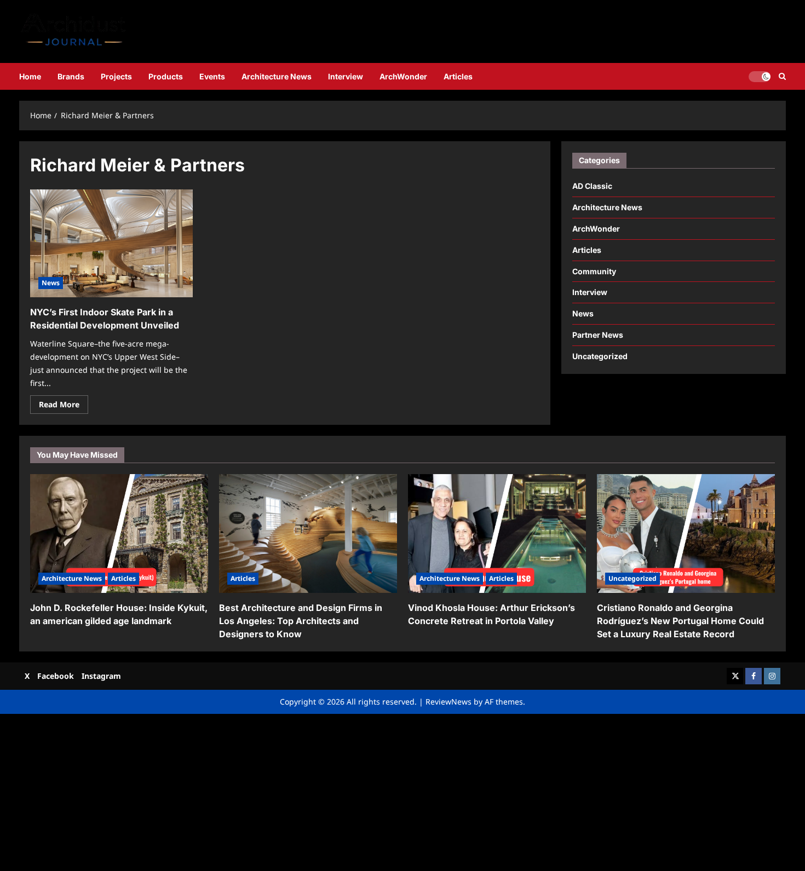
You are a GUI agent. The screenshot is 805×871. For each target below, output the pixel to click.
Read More (63, 406)
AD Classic (592, 186)
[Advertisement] (328, 790)
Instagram (101, 676)
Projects (116, 76)
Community (594, 271)
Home (30, 76)
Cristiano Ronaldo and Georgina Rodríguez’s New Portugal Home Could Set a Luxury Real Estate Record (680, 620)
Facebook (55, 676)
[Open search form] (782, 76)
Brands (71, 76)
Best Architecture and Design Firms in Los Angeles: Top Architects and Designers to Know (300, 620)
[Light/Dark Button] (760, 76)
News (51, 282)
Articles (458, 76)
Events (212, 76)
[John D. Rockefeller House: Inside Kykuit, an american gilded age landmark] (119, 533)
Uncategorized (600, 356)
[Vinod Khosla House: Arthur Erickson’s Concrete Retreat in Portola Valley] (497, 533)
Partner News (597, 334)
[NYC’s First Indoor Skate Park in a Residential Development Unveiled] (111, 243)
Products (165, 76)
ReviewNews (449, 701)
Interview (345, 76)
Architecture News (277, 76)
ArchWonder (403, 76)
